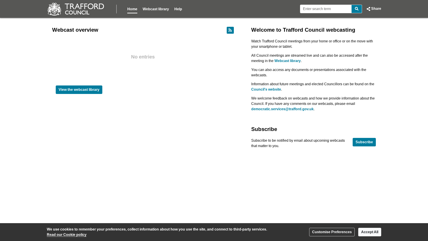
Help (178, 9)
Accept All (369, 232)
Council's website (266, 89)
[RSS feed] (230, 30)
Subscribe (364, 142)
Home (132, 9)
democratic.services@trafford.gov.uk (282, 109)
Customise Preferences (332, 232)
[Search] (357, 9)
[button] (373, 9)
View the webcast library (79, 89)
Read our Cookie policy (66, 235)
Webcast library (156, 9)
